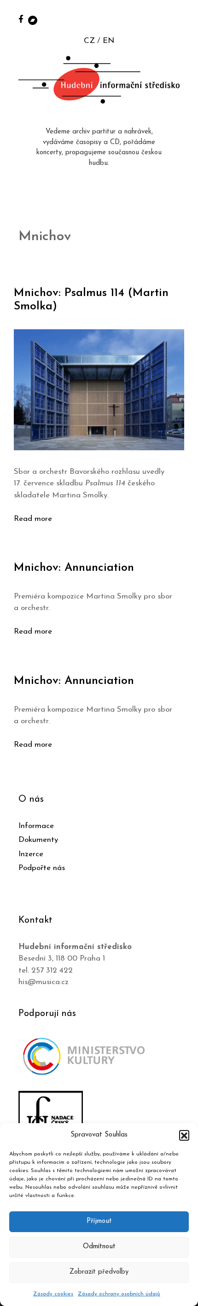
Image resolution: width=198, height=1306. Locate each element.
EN (108, 41)
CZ (89, 41)
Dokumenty (38, 840)
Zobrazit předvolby (99, 1272)
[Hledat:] (181, 19)
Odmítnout (99, 1246)
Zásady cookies (53, 1294)
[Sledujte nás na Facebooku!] (20, 19)
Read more (33, 519)
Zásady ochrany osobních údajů (119, 1294)
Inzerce (30, 854)
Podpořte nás (41, 868)
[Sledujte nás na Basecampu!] (32, 20)
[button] (184, 1135)
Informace (36, 826)
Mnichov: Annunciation (74, 568)
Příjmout (99, 1221)
